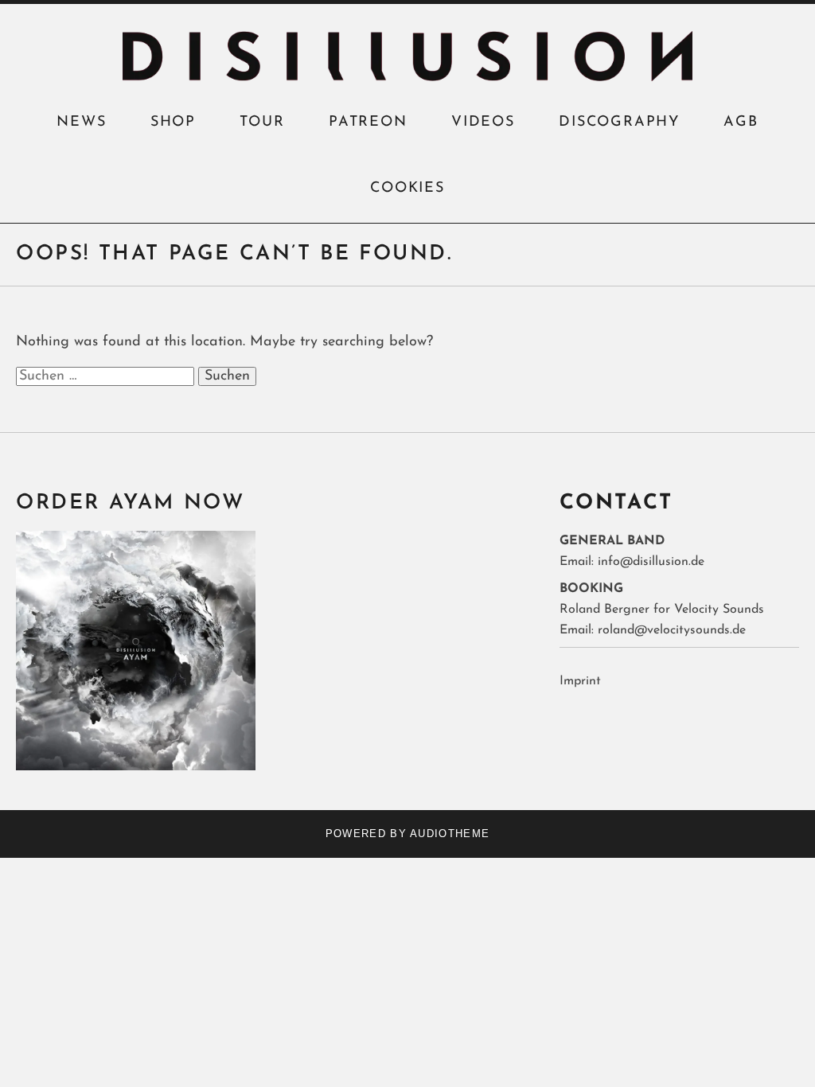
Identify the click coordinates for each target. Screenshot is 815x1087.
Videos (483, 122)
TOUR (262, 122)
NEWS (81, 122)
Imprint (580, 681)
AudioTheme (449, 834)
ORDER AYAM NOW (130, 503)
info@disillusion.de (651, 561)
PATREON (368, 122)
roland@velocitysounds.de (672, 630)
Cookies (407, 188)
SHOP (173, 122)
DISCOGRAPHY (619, 122)
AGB (740, 122)
